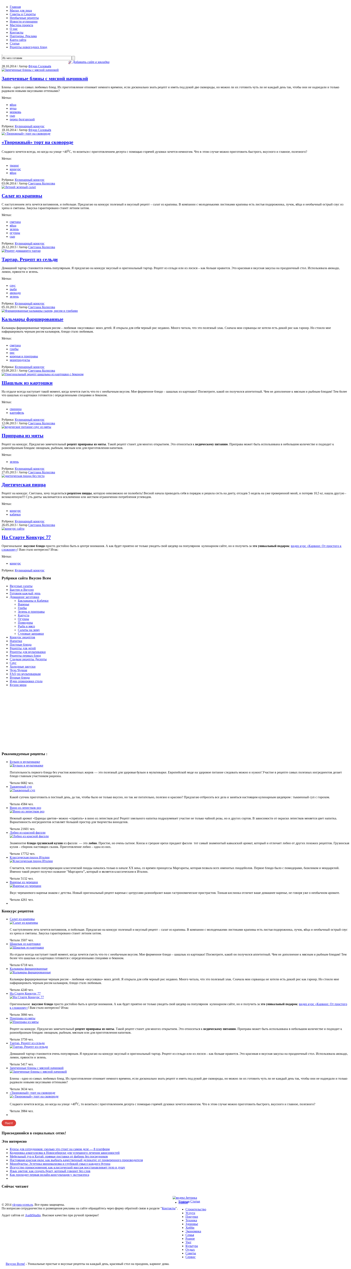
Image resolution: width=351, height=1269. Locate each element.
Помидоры (25, 622)
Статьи (15, 43)
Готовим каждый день (25, 593)
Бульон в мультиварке (25, 761)
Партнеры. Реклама (23, 36)
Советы (190, 1253)
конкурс (15, 169)
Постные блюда (20, 644)
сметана (15, 222)
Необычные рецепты (24, 18)
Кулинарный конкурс (29, 126)
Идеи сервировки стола (26, 681)
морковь (15, 112)
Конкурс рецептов (22, 637)
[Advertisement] (175, 718)
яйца (13, 104)
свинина (16, 409)
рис (12, 352)
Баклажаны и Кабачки (33, 600)
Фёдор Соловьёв (39, 66)
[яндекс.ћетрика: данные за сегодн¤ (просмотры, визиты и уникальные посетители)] (185, 1198)
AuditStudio (33, 1215)
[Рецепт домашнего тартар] (21, 250)
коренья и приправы (24, 356)
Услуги (190, 1213)
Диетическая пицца (24, 484)
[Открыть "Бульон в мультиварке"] (26, 765)
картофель (17, 412)
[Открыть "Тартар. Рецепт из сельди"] (29, 1046)
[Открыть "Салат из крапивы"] (24, 922)
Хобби (189, 1227)
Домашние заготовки (24, 597)
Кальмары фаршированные (32, 319)
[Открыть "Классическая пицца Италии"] (31, 861)
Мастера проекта (21, 25)
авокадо (15, 293)
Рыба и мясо (26, 626)
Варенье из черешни (24, 882)
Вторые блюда (20, 677)
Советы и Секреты (23, 14)
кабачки (15, 514)
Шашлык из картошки (27, 383)
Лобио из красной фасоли (28, 832)
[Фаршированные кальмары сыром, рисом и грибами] (40, 310)
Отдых (190, 1249)
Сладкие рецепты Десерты (28, 659)
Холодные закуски (23, 666)
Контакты (16, 32)
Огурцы (23, 619)
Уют (188, 1242)
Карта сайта (18, 39)
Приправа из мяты (22, 435)
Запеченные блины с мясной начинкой (45, 78)
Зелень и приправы (31, 611)
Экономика (193, 1231)
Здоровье (191, 1224)
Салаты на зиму (29, 630)
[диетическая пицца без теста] (23, 476)
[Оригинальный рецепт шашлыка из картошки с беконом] (42, 374)
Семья (189, 1235)
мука (13, 108)
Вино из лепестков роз (25, 807)
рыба (13, 289)
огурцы (15, 233)
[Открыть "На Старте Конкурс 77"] (27, 997)
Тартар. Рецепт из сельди (30, 259)
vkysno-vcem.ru (22, 1204)
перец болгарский (22, 119)
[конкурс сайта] (13, 528)
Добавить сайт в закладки (90, 62)
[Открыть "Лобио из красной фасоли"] (29, 836)
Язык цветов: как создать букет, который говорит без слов (50, 1171)
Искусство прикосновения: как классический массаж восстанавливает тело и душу (67, 1167)
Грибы (22, 608)
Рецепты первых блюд (25, 655)
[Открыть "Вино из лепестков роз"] (27, 811)
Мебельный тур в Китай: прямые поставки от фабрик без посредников (59, 1156)
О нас (14, 29)
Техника (191, 1220)
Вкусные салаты (21, 586)
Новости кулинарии (24, 21)
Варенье (23, 604)
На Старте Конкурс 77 (26, 537)
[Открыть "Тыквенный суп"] (22, 790)
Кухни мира (18, 685)
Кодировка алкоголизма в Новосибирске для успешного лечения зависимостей (65, 1152)
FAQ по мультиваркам (25, 674)
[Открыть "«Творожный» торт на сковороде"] (34, 1096)
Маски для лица (21, 10)
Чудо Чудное (18, 670)
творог (14, 165)
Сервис (190, 1257)
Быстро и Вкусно (22, 589)
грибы (14, 349)
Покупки (191, 1216)
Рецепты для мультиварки (28, 652)
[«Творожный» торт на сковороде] (26, 133)
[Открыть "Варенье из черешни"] (25, 886)
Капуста (23, 615)
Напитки (16, 641)
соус (13, 285)
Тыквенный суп (21, 786)
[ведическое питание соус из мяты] (26, 427)
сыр (12, 115)
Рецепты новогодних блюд (28, 47)
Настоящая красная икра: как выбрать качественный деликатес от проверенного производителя (76, 1160)
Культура (191, 1246)
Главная (15, 7)
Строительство (195, 1209)
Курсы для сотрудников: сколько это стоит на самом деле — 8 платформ (60, 1149)
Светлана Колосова (41, 183)
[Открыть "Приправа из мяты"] (24, 1022)
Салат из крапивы (22, 195)
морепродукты (20, 360)
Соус (13, 663)
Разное (183, 1202)
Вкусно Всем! (15, 1264)
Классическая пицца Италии (30, 857)
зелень (14, 229)
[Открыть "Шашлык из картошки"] (27, 947)
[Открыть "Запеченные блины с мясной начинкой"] (38, 1071)
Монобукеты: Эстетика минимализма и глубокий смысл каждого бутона (60, 1163)
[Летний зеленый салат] (19, 187)
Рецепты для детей (23, 648)
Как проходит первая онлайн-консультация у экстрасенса (49, 1174)
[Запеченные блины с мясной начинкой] (30, 70)
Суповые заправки (31, 633)
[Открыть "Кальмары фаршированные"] (30, 972)
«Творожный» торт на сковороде (37, 142)
